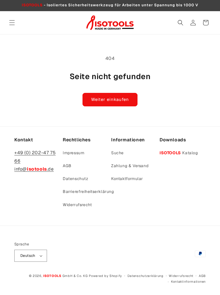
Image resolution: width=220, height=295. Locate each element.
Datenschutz (76, 178)
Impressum (73, 152)
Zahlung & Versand (129, 165)
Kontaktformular (127, 178)
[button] (12, 22)
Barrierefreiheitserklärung (88, 191)
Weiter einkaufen (110, 99)
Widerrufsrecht (77, 204)
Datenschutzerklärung (145, 276)
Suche (117, 152)
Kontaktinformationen (188, 282)
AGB (67, 165)
